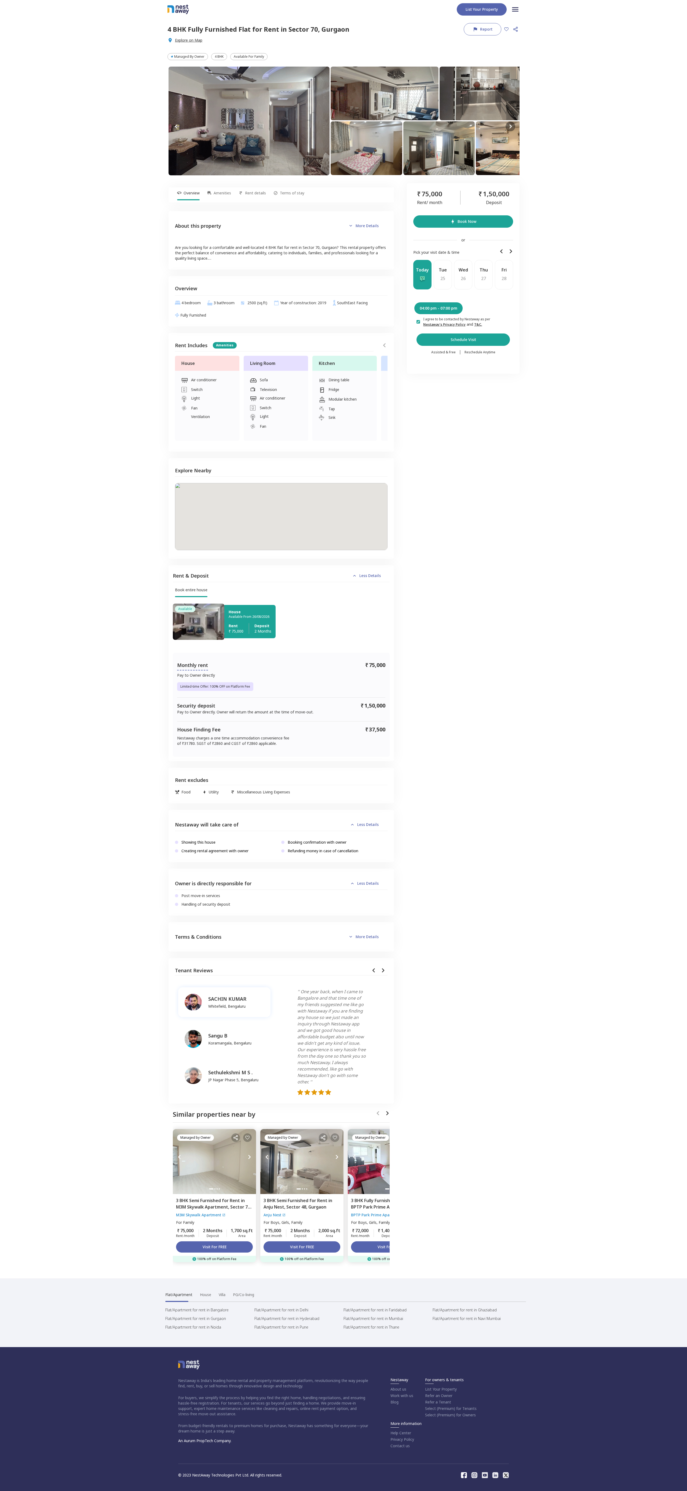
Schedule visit (463, 339)
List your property (482, 9)
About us (398, 1389)
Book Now (467, 221)
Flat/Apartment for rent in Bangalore (197, 1309)
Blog (394, 1402)
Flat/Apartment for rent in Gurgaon (195, 1318)
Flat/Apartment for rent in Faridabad (375, 1309)
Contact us (400, 1445)
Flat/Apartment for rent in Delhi (281, 1309)
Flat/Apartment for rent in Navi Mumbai (467, 1318)
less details (370, 575)
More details (367, 225)
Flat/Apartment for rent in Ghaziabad (465, 1309)
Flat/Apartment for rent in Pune (281, 1327)
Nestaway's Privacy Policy (444, 324)
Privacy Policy (402, 1439)
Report (486, 29)
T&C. (478, 324)
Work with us (401, 1395)
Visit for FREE (214, 1246)
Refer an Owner (438, 1395)
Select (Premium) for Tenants (451, 1408)
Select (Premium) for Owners (450, 1414)
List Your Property (441, 1389)
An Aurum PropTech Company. (204, 1440)
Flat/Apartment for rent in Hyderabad (286, 1318)
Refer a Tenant (438, 1402)
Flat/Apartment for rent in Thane (371, 1327)
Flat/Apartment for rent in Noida (193, 1327)
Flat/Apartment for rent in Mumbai (373, 1318)
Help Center (400, 1432)
